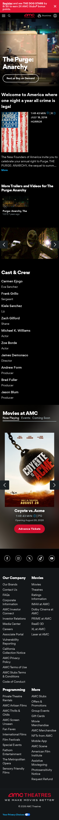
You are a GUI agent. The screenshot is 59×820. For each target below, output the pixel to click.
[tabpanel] (29, 485)
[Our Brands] (29, 797)
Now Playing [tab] (11, 418)
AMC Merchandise (43, 730)
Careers (8, 629)
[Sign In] (55, 16)
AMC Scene (39, 746)
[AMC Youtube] (52, 558)
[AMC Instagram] (18, 558)
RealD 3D (37, 624)
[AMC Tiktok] (40, 558)
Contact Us (10, 589)
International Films (14, 734)
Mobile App (39, 741)
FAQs (6, 595)
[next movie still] (55, 245)
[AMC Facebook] (7, 558)
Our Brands (10, 584)
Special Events (12, 745)
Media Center (12, 624)
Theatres (37, 589)
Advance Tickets (29, 528)
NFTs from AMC (41, 735)
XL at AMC (38, 629)
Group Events (40, 710)
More (4, 170)
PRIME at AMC (41, 618)
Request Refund (42, 779)
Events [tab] (25, 418)
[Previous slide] (4, 485)
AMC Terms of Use (15, 667)
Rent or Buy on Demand (21, 78)
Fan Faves (9, 729)
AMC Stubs (38, 696)
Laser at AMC (40, 634)
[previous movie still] (4, 245)
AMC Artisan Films (15, 705)
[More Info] (48, 113)
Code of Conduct (14, 681)
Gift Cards (38, 716)
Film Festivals (11, 739)
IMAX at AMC (40, 604)
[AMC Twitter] (29, 558)
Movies (36, 584)
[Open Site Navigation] (4, 15)
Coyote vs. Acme (29, 510)
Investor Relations (14, 618)
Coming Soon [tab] (41, 418)
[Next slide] (54, 485)
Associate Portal (13, 634)
